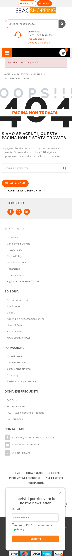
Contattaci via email (39, 42)
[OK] (64, 167)
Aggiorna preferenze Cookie (23, 281)
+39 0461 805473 (21, 453)
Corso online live (16, 362)
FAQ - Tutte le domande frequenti (25, 412)
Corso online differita (19, 368)
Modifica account (16, 262)
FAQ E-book (13, 400)
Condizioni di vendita (18, 243)
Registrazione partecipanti (22, 381)
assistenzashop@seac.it (26, 444)
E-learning (12, 375)
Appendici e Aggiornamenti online (25, 318)
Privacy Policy (14, 250)
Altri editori (54, 478)
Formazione (36, 482)
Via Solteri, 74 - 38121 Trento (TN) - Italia (33, 437)
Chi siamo (12, 237)
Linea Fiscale (34, 473)
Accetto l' (33, 527)
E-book (11, 312)
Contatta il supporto (24, 190)
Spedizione (13, 306)
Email (16, 509)
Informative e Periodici (24, 478)
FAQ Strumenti (15, 419)
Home (16, 473)
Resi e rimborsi (15, 275)
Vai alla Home (15, 183)
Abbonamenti (14, 331)
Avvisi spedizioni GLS (19, 337)
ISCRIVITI (35, 539)
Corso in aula (14, 356)
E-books (54, 473)
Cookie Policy (14, 256)
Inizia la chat (36, 39)
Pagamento (13, 268)
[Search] (62, 24)
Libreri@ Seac (14, 325)
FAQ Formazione (16, 406)
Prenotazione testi (17, 300)
